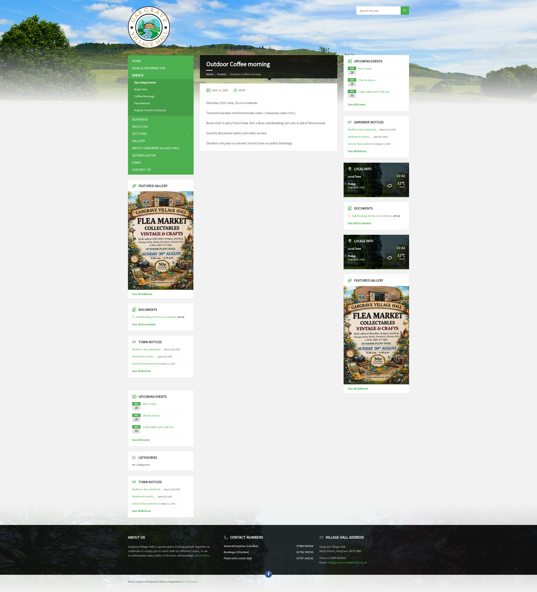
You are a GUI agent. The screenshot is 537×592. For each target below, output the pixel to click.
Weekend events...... (144, 356)
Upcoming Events (145, 82)
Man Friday (149, 404)
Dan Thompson (189, 581)
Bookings (140, 119)
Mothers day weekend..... (147, 349)
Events (222, 74)
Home (210, 74)
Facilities (140, 126)
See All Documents (144, 324)
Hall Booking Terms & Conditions (156, 317)
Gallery (138, 141)
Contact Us (141, 169)
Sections (139, 134)
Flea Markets (142, 103)
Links (136, 162)
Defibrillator (144, 155)
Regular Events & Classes (150, 110)
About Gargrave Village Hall (156, 148)
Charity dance (151, 415)
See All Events (141, 440)
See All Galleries (142, 294)
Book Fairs (140, 89)
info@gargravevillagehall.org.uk (347, 562)
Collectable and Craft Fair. (158, 427)
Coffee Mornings (144, 96)
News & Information (149, 68)
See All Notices (141, 371)
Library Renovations (144, 363)
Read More (202, 555)
